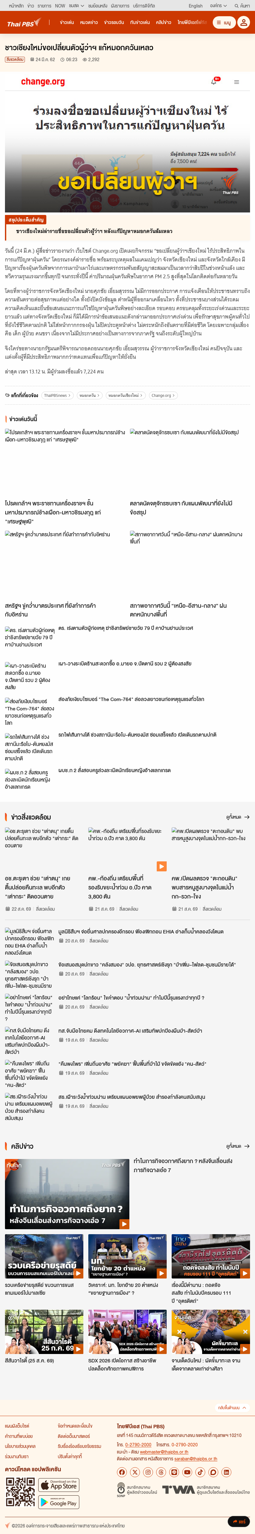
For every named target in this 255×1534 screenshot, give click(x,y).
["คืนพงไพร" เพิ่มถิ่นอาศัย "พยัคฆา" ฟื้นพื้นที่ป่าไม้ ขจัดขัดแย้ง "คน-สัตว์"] (30, 1074)
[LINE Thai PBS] (174, 1472)
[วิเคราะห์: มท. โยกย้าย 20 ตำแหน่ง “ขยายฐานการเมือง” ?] (127, 1256)
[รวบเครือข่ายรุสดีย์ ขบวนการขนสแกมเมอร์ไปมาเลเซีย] (44, 1256)
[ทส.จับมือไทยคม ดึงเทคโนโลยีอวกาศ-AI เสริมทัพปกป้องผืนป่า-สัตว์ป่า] (30, 1041)
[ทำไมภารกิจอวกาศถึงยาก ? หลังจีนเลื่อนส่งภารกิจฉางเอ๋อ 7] (67, 1194)
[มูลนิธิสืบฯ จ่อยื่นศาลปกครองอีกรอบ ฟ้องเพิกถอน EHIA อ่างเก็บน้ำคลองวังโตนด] (30, 942)
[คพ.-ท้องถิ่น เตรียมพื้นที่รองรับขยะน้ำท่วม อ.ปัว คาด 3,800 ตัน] (127, 849)
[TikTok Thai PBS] (200, 1472)
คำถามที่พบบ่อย (19, 1436)
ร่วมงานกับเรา (17, 1456)
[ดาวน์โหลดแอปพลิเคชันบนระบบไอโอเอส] (58, 1484)
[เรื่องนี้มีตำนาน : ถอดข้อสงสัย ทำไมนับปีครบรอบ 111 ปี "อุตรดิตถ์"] (211, 1256)
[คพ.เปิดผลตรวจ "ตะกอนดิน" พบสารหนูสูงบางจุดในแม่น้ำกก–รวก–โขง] (211, 849)
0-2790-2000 (138, 1444)
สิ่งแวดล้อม (15, 59)
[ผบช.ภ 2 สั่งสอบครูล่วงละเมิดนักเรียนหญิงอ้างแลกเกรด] (30, 783)
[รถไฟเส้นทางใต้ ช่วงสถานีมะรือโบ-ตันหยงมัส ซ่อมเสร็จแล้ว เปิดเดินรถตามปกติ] (30, 747)
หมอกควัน (88, 395)
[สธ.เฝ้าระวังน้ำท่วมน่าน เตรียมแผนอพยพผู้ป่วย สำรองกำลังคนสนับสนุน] (30, 1107)
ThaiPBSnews (55, 395)
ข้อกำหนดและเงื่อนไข (75, 1426)
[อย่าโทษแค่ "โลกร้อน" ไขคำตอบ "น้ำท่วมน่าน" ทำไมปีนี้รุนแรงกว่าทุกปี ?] (30, 1008)
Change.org (161, 395)
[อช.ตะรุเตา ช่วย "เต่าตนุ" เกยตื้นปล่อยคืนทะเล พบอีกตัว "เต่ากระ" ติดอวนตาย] (44, 849)
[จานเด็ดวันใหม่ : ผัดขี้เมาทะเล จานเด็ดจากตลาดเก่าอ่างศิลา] (211, 1332)
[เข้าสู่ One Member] (243, 22)
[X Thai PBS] (135, 1472)
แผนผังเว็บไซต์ (17, 1426)
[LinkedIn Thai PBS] (226, 1472)
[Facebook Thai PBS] (122, 1472)
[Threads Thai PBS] (161, 1472)
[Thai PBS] (24, 22)
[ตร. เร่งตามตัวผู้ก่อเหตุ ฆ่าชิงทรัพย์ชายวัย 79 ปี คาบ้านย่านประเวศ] (30, 640)
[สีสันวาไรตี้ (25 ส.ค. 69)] (44, 1332)
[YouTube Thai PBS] (187, 1472)
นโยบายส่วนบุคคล (20, 1446)
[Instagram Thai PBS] (148, 1472)
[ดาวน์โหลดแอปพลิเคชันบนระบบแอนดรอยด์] (58, 1502)
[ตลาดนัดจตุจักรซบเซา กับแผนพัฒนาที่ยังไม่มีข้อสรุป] (190, 462)
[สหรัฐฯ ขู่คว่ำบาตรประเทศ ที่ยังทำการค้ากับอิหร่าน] (65, 564)
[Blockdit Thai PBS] (213, 1472)
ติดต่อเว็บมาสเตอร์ (74, 1436)
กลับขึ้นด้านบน (228, 1407)
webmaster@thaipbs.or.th (164, 1452)
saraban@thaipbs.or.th (195, 1458)
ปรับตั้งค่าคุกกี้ (70, 1456)
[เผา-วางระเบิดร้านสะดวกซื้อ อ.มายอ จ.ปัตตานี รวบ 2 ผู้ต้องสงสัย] (30, 676)
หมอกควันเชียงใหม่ (124, 395)
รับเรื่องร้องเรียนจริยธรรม (79, 1446)
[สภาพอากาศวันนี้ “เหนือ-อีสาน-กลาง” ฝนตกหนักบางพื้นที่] (190, 564)
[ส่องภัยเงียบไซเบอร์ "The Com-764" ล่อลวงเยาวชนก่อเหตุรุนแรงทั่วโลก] (30, 712)
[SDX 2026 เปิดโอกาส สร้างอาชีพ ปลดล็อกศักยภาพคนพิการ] (127, 1332)
